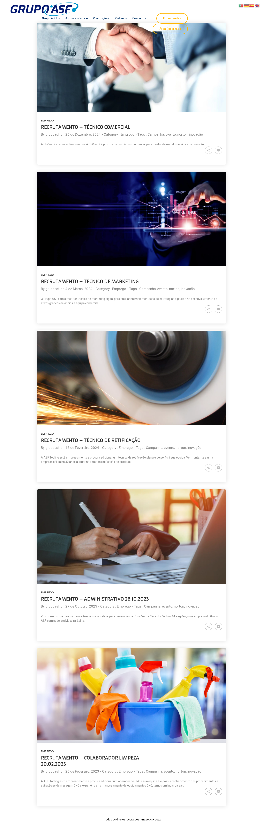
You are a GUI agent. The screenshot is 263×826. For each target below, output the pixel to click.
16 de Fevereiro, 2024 (82, 448)
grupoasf (52, 134)
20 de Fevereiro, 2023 (82, 771)
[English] (257, 5)
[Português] (241, 5)
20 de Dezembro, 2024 (83, 134)
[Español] (252, 5)
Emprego (47, 120)
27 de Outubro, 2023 (81, 606)
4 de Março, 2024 (78, 289)
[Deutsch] (246, 5)
